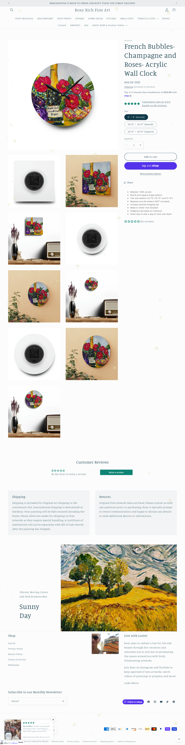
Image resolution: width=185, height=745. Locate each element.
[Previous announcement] (9, 3)
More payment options (150, 173)
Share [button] (130, 182)
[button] (11, 10)
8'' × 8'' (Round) (136, 117)
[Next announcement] (176, 3)
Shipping (128, 86)
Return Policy (15, 654)
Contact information (126, 741)
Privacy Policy (15, 648)
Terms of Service (17, 659)
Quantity (128, 138)
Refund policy (58, 741)
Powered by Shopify (40, 741)
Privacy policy (73, 741)
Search (11, 643)
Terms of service (90, 741)
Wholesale (13, 665)
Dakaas (20, 742)
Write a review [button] (116, 472)
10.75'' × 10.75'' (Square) (141, 131)
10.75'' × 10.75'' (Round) (140, 124)
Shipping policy (107, 741)
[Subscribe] (62, 701)
